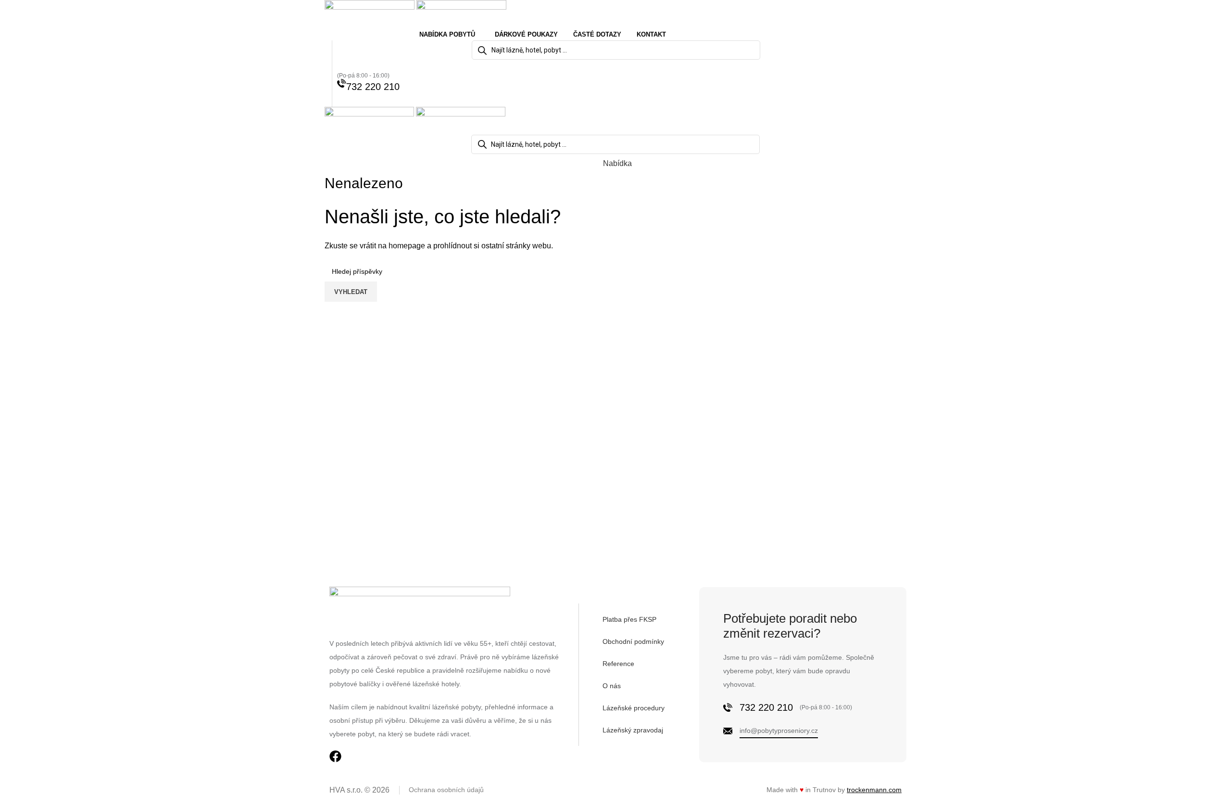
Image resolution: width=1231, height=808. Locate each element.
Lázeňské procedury (634, 708)
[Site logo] (370, 13)
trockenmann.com (874, 790)
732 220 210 (373, 86)
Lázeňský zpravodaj (633, 730)
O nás (612, 686)
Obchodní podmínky (633, 641)
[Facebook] (335, 756)
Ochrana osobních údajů (446, 790)
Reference (618, 663)
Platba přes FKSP (629, 619)
